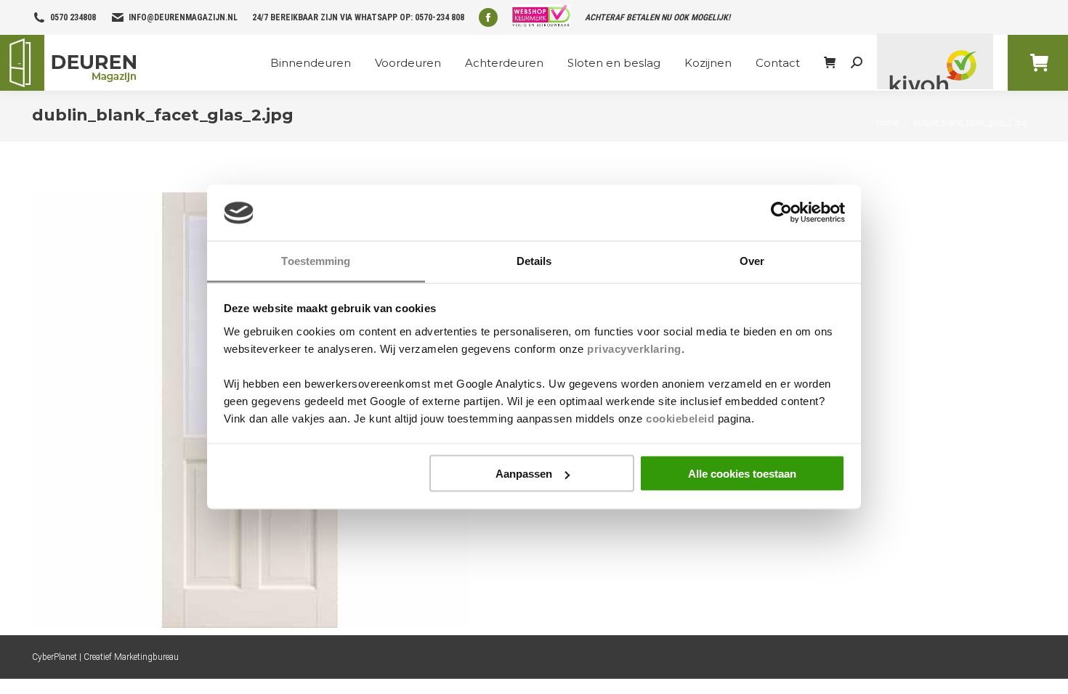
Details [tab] (534, 260)
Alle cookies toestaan (742, 474)
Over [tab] (752, 260)
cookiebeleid (680, 418)
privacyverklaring (634, 348)
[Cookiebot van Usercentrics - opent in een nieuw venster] (781, 213)
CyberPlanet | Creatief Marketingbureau (105, 657)
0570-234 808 (439, 17)
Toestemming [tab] (315, 260)
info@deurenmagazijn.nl (183, 17)
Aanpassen (523, 474)
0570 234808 (73, 17)
